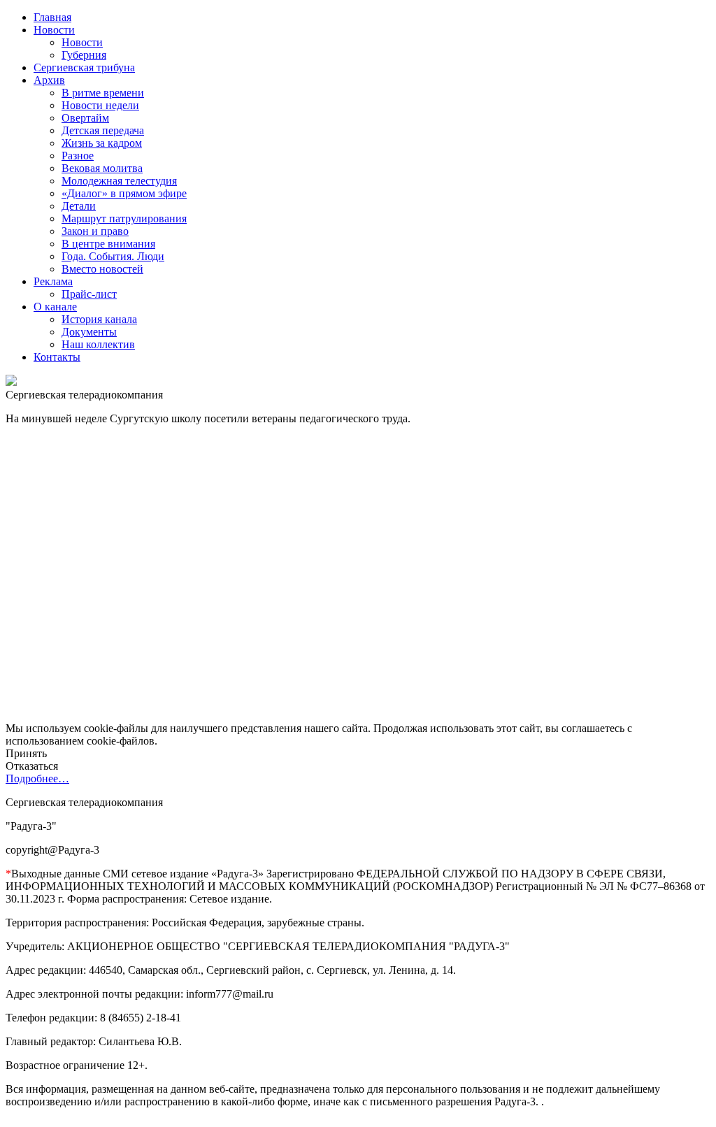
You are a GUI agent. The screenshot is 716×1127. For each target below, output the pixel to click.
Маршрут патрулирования (124, 218)
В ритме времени (103, 93)
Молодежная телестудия (119, 181)
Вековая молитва (102, 168)
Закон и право (95, 231)
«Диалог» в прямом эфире (124, 193)
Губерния (84, 55)
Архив (49, 80)
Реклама (53, 281)
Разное (78, 155)
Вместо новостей (102, 269)
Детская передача (103, 130)
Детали (79, 206)
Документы (89, 332)
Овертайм (85, 118)
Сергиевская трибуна (84, 67)
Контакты (57, 357)
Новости (54, 30)
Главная (52, 17)
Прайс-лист (89, 294)
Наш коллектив (98, 344)
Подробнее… (37, 778)
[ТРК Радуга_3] (11, 382)
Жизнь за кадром (102, 143)
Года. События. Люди (113, 256)
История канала (99, 319)
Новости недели (100, 105)
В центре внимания (108, 244)
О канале (55, 307)
